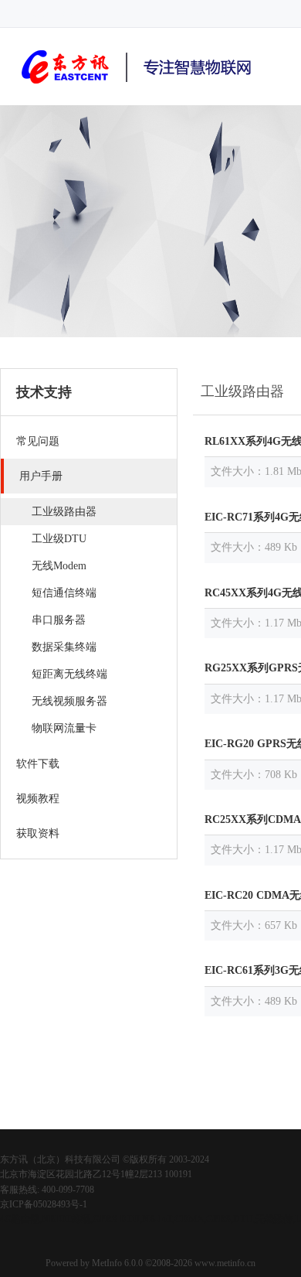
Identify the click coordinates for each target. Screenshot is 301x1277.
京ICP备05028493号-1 (43, 1204)
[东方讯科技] (139, 86)
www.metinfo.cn (224, 1263)
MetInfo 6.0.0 (117, 1263)
